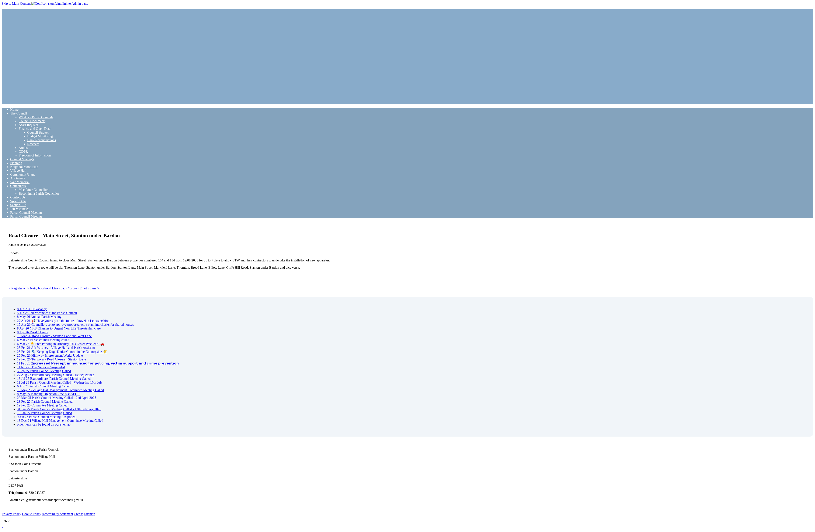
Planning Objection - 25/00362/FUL (48, 394)
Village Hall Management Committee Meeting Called (60, 390)
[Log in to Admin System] (59, 3)
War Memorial (20, 182)
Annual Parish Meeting (39, 316)
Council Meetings (22, 159)
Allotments (17, 178)
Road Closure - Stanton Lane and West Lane (54, 336)
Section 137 (18, 205)
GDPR (23, 151)
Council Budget (37, 132)
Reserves (33, 144)
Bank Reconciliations (41, 140)
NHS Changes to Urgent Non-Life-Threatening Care (59, 328)
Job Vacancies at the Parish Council (47, 313)
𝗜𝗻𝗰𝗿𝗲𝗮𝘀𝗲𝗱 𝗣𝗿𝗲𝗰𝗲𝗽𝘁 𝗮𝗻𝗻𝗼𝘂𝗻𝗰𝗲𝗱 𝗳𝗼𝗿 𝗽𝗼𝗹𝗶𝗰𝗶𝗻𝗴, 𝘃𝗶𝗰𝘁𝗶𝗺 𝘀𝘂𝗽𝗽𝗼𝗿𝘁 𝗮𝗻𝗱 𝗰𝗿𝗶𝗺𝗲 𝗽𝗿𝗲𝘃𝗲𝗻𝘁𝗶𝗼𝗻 (98, 363)
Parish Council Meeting (26, 212)
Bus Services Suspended (41, 367)
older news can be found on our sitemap (43, 424)
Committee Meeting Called (42, 405)
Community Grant (22, 174)
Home (14, 109)
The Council (18, 113)
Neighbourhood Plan (24, 167)
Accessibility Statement (57, 514)
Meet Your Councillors (34, 189)
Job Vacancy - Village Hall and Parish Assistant (56, 347)
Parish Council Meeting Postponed (46, 417)
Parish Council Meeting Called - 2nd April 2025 (56, 397)
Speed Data (18, 201)
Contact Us (17, 197)
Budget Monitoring (40, 136)
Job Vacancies (19, 209)
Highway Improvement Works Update (50, 355)
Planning (16, 163)
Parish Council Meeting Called (44, 371)
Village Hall (18, 170)
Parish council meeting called (43, 340)
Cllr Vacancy (32, 309)
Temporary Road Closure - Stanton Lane (51, 359)
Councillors (18, 186)
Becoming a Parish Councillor (39, 193)
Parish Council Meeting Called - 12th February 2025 (59, 409)
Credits (78, 514)
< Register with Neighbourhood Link (33, 288)
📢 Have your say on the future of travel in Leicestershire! (63, 321)
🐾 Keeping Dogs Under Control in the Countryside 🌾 (62, 351)
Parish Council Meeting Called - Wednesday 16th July (60, 382)
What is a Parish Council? (36, 117)
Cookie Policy (31, 514)
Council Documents (32, 121)
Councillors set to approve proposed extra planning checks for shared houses (75, 324)
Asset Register (28, 125)
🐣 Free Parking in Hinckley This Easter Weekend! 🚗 (60, 344)
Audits (23, 147)
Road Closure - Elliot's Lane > (78, 288)
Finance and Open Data (35, 128)
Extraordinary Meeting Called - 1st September (55, 375)
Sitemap (89, 514)
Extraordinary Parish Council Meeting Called (54, 378)
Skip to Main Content (16, 3)
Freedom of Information (35, 155)
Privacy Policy (11, 514)
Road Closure (32, 332)
